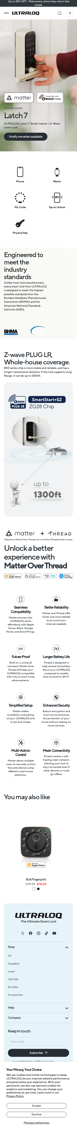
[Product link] (36, 842)
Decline (36, 1114)
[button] (6, 13)
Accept (36, 1106)
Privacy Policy (15, 1096)
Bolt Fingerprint (36, 879)
